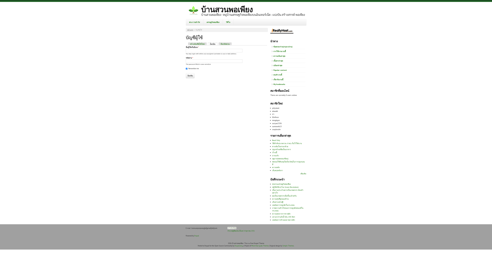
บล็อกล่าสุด (277, 65)
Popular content (280, 70)
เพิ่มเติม (303, 173)
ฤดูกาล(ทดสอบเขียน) (280, 158)
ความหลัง (276, 167)
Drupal (196, 236)
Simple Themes (288, 246)
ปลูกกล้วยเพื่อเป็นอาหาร (281, 149)
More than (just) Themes (260, 246)
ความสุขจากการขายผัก (281, 214)
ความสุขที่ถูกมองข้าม (280, 199)
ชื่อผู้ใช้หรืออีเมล (192, 47)
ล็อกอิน (213, 44)
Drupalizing (239, 246)
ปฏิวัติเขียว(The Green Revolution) (285, 187)
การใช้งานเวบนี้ (279, 51)
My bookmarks (279, 84)
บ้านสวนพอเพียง (227, 9)
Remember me (193, 68)
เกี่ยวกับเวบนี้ (278, 79)
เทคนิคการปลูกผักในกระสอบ (283, 205)
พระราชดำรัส (194, 22)
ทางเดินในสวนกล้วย (280, 146)
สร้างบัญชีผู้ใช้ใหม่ (197, 44)
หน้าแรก (190, 30)
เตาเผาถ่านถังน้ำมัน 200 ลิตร (283, 217)
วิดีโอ (228, 22)
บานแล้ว (275, 155)
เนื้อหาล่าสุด (278, 61)
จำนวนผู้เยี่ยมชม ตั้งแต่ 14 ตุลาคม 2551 (241, 231)
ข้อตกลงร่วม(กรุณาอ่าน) (283, 47)
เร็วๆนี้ (274, 152)
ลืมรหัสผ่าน (225, 44)
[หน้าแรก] (193, 11)
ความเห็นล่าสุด (279, 56)
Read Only (276, 140)
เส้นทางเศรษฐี (277, 202)
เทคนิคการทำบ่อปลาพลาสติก (283, 220)
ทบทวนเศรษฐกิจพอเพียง (281, 184)
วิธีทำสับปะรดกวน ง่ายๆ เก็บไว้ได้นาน (287, 143)
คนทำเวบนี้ (277, 75)
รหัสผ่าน (189, 58)
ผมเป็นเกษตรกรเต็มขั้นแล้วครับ (284, 196)
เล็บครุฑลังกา (277, 170)
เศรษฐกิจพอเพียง (213, 22)
